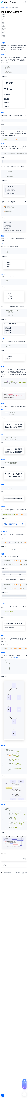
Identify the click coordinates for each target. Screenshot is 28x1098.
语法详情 (16, 657)
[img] (14, 549)
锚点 (2, 112)
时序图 (3, 746)
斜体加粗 (3, 459)
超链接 (3, 506)
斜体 (2, 409)
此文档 (2, 535)
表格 (2, 554)
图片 (2, 635)
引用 (2, 143)
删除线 (2, 484)
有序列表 (3, 274)
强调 (2, 403)
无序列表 (3, 243)
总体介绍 (4, 43)
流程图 (3, 653)
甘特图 (3, 805)
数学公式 (4, 531)
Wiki (7, 7)
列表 (2, 236)
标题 (2, 54)
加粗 (2, 434)
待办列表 (3, 339)
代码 (2, 366)
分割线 (3, 603)
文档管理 (3, 7)
